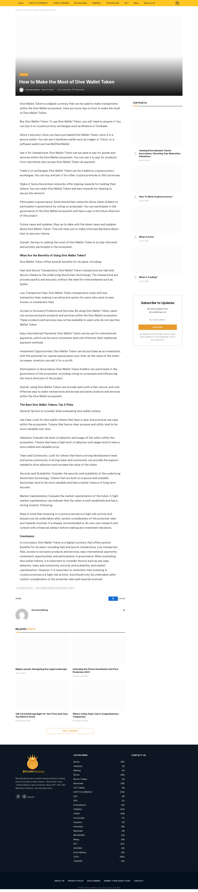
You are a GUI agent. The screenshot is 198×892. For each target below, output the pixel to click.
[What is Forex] (158, 219)
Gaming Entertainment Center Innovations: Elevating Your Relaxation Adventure (159, 153)
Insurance (77, 822)
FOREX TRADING (61, 3)
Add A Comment (70, 731)
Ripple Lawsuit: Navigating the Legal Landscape (41, 669)
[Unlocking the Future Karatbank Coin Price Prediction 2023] (99, 651)
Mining (76, 839)
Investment (78, 827)
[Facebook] (6, 110)
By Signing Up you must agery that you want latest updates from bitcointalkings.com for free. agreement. (157, 337)
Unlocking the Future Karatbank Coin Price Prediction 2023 (95, 670)
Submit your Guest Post (117, 881)
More (136, 3)
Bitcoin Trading (80, 779)
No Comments (65, 90)
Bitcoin (76, 775)
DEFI (75, 801)
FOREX (76, 814)
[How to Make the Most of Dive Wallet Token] (99, 56)
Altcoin (23, 74)
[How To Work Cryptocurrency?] (158, 179)
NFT (127, 3)
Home (20, 3)
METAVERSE (79, 835)
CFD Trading (79, 788)
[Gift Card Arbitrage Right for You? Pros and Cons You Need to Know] (41, 695)
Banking (77, 770)
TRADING (77, 861)
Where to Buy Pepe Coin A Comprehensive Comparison (96, 715)
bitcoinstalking (33, 90)
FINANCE (96, 3)
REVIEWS (77, 848)
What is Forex (146, 236)
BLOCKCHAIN (80, 3)
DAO (75, 796)
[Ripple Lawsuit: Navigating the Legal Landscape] (41, 651)
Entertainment (79, 805)
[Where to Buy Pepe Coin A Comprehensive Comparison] (99, 695)
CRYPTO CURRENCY (38, 3)
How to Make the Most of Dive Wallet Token (55, 588)
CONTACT (138, 881)
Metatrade (78, 831)
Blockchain (78, 783)
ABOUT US (59, 881)
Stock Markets (79, 852)
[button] (177, 3)
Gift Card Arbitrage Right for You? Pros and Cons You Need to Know (41, 715)
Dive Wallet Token (25, 588)
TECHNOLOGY (112, 3)
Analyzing (77, 766)
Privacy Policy (76, 881)
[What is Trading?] (158, 260)
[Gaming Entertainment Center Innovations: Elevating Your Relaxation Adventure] (158, 133)
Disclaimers (93, 881)
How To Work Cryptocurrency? (156, 196)
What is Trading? (148, 277)
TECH (76, 857)
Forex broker (79, 818)
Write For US (149, 3)
